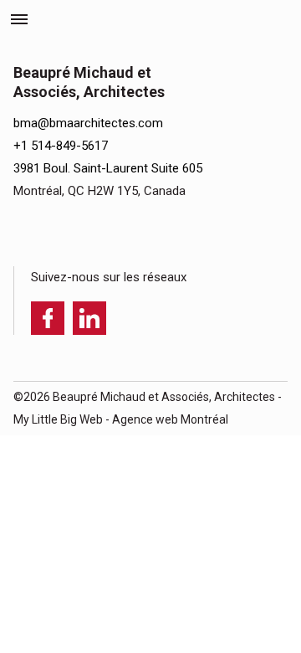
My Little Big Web (58, 419)
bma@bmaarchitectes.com (88, 123)
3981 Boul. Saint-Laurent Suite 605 (107, 168)
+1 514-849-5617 (60, 145)
